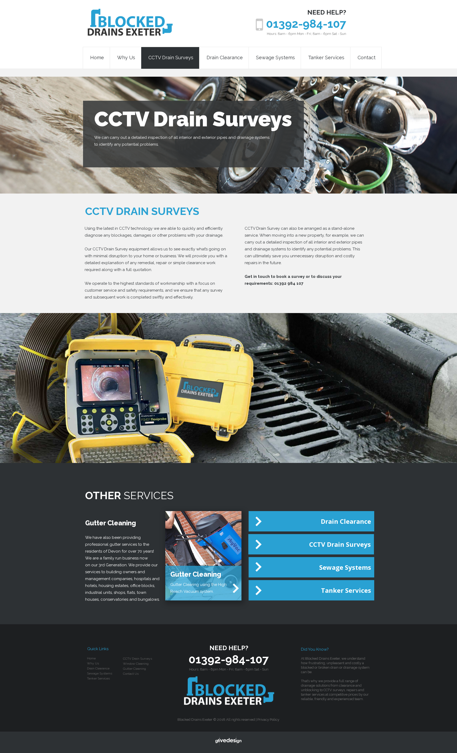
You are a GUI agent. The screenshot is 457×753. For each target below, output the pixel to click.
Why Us (126, 57)
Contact (367, 57)
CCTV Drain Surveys (170, 57)
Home (97, 57)
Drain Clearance (225, 57)
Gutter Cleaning (134, 669)
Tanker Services (326, 57)
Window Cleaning (136, 663)
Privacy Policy (268, 720)
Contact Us (131, 674)
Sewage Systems (275, 57)
